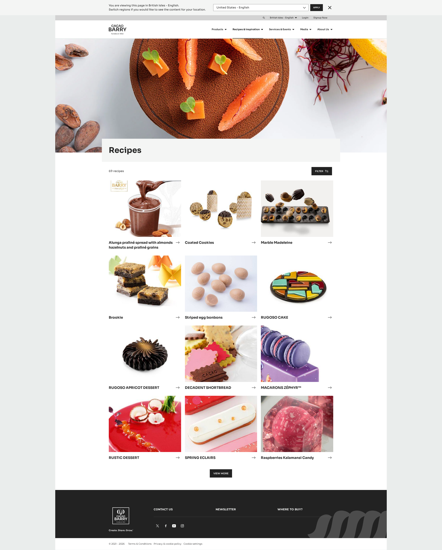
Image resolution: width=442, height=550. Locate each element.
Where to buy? (289, 509)
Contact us (163, 509)
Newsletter (226, 509)
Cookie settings (193, 543)
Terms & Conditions (140, 543)
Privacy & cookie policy (167, 543)
